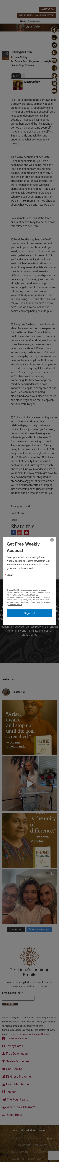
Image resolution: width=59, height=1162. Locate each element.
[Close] (52, 540)
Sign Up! (29, 613)
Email (10, 575)
